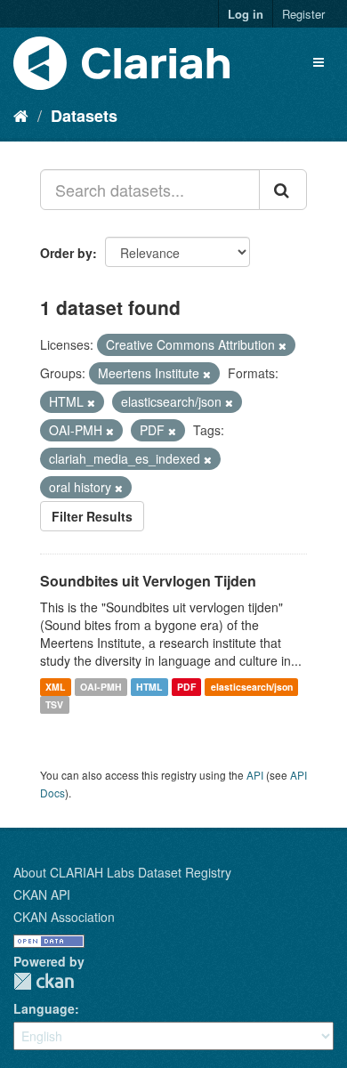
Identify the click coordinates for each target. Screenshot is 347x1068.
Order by (66, 253)
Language (44, 1008)
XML (55, 686)
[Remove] (282, 345)
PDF (186, 686)
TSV (54, 704)
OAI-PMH (101, 686)
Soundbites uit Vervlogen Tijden (148, 580)
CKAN (43, 981)
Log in (245, 13)
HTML (149, 686)
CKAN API (41, 894)
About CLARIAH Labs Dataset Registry (122, 872)
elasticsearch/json (252, 686)
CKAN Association (64, 917)
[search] (283, 189)
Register (303, 13)
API (254, 774)
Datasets (84, 115)
